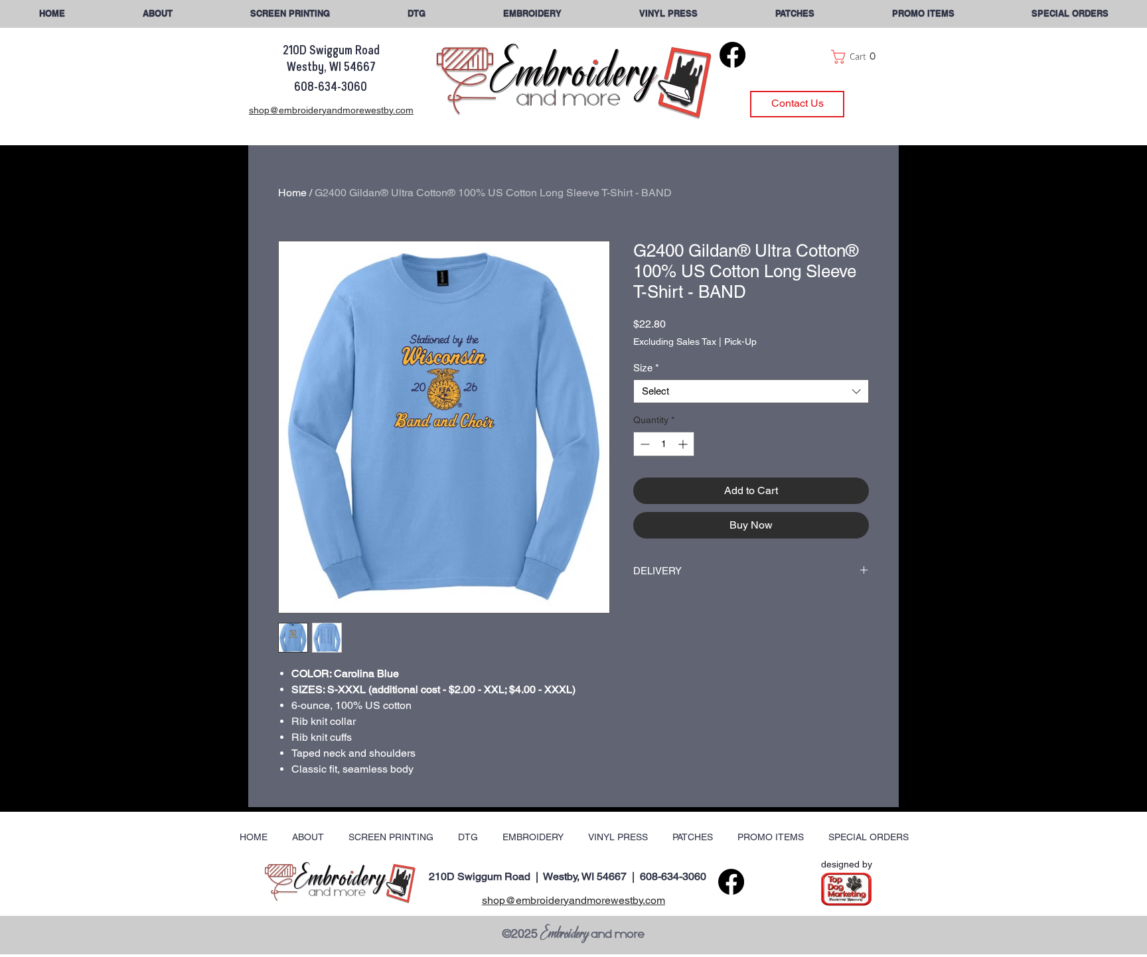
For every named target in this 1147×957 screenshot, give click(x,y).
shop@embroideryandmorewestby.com (573, 900)
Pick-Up (740, 341)
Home (292, 192)
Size (646, 367)
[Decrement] (643, 444)
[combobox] (751, 391)
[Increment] (684, 444)
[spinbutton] (664, 444)
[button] (1070, 13)
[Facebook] (732, 55)
